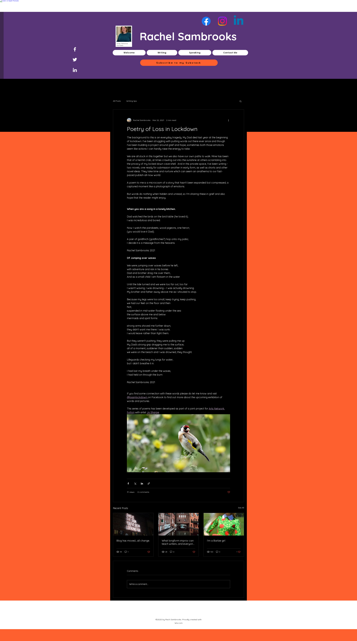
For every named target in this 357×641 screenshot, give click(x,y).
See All (241, 507)
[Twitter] (75, 59)
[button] (240, 101)
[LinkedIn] (75, 70)
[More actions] (228, 120)
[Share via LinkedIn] (142, 483)
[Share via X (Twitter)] (135, 483)
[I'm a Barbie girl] (224, 524)
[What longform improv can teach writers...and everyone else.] (178, 524)
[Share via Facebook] (128, 483)
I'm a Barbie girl (216, 540)
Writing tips (131, 101)
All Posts (117, 101)
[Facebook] (75, 49)
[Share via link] (148, 483)
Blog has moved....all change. (133, 540)
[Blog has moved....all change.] (133, 524)
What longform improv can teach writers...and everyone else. (178, 542)
